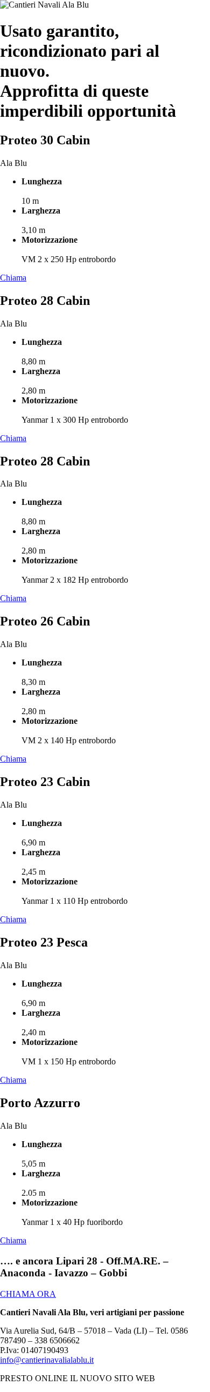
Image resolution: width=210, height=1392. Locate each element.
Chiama (13, 277)
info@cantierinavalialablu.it (47, 1359)
